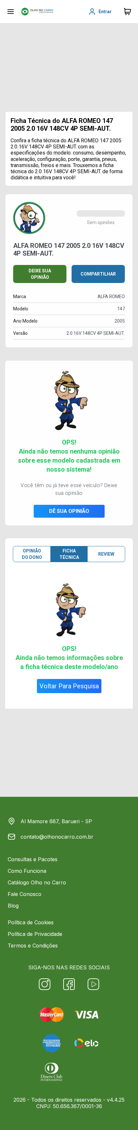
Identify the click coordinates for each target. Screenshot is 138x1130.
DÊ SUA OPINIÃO (69, 511)
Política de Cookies (31, 922)
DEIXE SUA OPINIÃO (40, 274)
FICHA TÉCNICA (69, 554)
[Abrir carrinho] (10, 11)
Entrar (105, 11)
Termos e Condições (33, 945)
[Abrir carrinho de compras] (127, 11)
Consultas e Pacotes (32, 859)
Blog (13, 905)
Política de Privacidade (35, 934)
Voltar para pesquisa (69, 686)
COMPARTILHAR (98, 274)
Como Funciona (27, 871)
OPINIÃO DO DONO (32, 554)
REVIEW (106, 554)
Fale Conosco (24, 894)
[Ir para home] (37, 11)
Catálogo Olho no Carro (37, 882)
